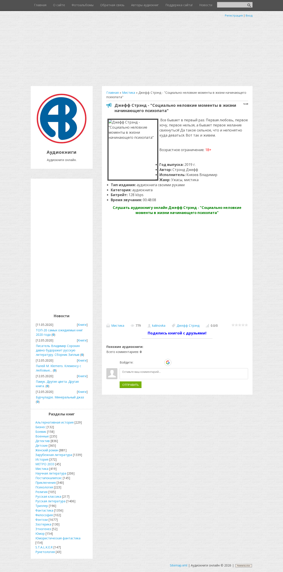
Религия (41, 492)
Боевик (40, 431)
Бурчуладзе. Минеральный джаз (60, 397)
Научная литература (50, 473)
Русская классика (48, 496)
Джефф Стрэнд (188, 325)
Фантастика (44, 510)
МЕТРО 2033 (44, 464)
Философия (44, 515)
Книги (82, 325)
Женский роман (46, 450)
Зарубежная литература (53, 455)
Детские (41, 445)
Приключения (45, 482)
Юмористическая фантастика (57, 538)
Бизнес (40, 427)
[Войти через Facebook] (152, 362)
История (41, 459)
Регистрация (234, 15)
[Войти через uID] (137, 362)
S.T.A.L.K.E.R (44, 547)
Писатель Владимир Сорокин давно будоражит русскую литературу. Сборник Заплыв (58, 350)
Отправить (130, 385)
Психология (44, 487)
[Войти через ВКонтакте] (145, 362)
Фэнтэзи (41, 520)
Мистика (117, 325)
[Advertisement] (141, 51)
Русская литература (50, 501)
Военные (42, 436)
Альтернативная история (54, 422)
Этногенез (43, 529)
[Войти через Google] (167, 362)
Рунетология (45, 552)
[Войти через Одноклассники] (175, 362)
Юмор (40, 533)
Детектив (42, 441)
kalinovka (158, 325)
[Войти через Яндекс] (160, 362)
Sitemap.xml (178, 565)
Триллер (41, 506)
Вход (249, 15)
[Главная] (61, 142)
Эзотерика (43, 524)
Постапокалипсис (48, 478)
